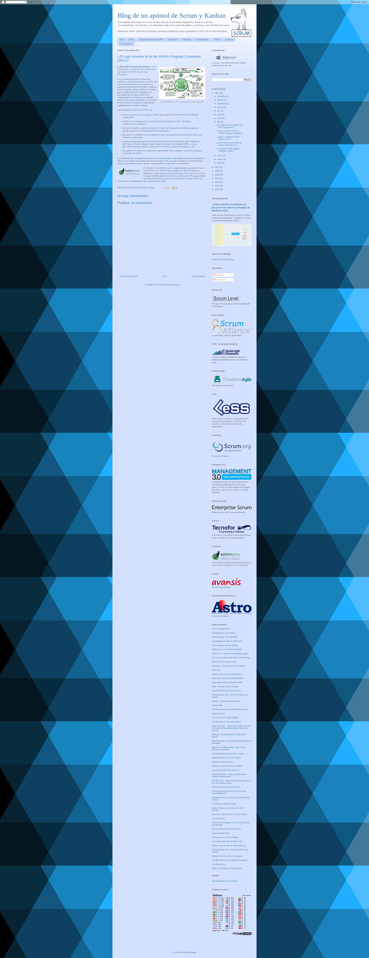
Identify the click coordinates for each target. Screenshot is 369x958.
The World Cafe (218, 818)
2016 (217, 182)
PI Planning (163, 147)
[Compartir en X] (170, 187)
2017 (217, 178)
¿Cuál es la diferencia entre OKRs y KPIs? (227, 138)
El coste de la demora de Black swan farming (231, 658)
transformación (126, 103)
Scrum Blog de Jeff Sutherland (225, 637)
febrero (220, 159)
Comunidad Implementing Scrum (225, 770)
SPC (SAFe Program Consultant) (134, 67)
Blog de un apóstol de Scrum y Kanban (171, 15)
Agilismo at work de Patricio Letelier (227, 766)
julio (219, 111)
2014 (217, 189)
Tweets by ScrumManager (223, 259)
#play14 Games (218, 713)
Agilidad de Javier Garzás (222, 762)
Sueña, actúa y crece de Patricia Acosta (229, 845)
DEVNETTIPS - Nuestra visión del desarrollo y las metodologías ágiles (231, 782)
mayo (219, 118)
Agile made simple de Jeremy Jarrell (227, 682)
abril (219, 122)
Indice (131, 40)
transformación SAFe (180, 173)
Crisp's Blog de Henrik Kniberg (224, 645)
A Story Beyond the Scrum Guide (226, 787)
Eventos (217, 40)
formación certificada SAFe (187, 178)
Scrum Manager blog (220, 629)
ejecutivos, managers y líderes (146, 115)
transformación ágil (168, 158)
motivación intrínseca (130, 84)
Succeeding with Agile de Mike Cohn (227, 641)
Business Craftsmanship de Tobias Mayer (229, 814)
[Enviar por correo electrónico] (165, 187)
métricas (141, 124)
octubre (220, 100)
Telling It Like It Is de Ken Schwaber (227, 649)
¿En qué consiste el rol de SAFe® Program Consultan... (229, 132)
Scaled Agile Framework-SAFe (151, 40)
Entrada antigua (198, 276)
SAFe (151, 82)
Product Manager (141, 144)
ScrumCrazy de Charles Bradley (225, 718)
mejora (138, 153)
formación (160, 141)
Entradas (219, 275)
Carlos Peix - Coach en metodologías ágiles (230, 653)
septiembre (222, 104)
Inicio (164, 276)
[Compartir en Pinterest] (176, 187)
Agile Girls (216, 670)
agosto (220, 107)
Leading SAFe (128, 117)
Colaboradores (126, 44)
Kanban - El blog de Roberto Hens (226, 701)
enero (219, 163)
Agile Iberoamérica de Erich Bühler (226, 758)
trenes (195, 135)
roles (173, 141)
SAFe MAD (172, 40)
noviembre (221, 96)
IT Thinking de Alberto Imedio (224, 804)
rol (156, 67)
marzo (220, 155)
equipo (199, 158)
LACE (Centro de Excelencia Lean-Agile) (171, 128)
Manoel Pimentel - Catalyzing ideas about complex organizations (229, 775)
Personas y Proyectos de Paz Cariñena (228, 666)
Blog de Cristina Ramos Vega (224, 662)
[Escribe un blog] (168, 187)
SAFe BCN (186, 40)
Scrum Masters (155, 144)
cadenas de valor (157, 135)
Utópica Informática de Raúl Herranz (227, 674)
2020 (217, 167)
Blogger (193, 952)
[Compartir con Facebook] (173, 187)
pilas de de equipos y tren (184, 147)
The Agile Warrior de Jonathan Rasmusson (229, 709)
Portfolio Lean (139, 97)
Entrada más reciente (129, 276)
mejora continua (140, 105)
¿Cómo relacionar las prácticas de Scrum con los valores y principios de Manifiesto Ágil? (231, 207)
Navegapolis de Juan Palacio (224, 633)
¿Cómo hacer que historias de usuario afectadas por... (229, 144)
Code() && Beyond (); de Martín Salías (228, 754)
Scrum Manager (202, 40)
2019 (217, 171)
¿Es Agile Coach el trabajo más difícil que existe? (229, 126)
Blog (122, 40)
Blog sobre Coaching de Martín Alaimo (228, 678)
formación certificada (189, 115)
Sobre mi (229, 40)
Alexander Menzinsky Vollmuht (225, 881)
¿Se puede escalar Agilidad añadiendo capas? (227, 150)
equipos (178, 151)
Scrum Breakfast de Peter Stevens (226, 691)
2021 (217, 93)
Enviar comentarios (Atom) (168, 285)
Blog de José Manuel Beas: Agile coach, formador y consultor (229, 748)
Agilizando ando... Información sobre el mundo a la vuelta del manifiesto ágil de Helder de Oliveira (231, 728)
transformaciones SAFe (156, 181)
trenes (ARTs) (139, 95)
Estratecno (172, 176)
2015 (217, 186)
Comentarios (220, 280)
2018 (217, 175)
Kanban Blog (217, 705)
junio (219, 115)
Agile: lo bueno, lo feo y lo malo (225, 687)
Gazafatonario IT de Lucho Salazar (226, 722)
